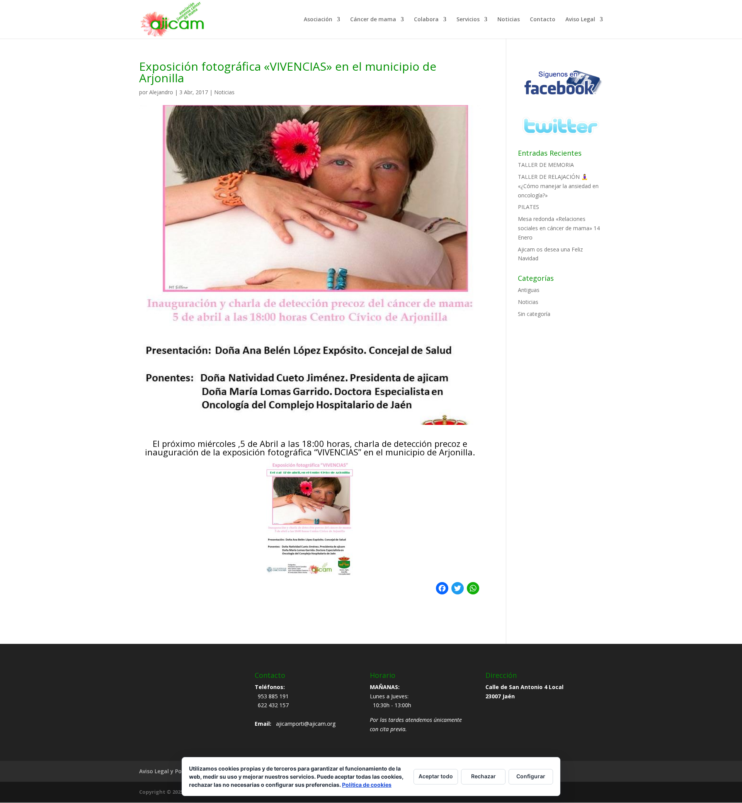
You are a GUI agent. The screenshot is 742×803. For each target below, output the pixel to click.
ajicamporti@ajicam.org (305, 723)
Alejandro (161, 92)
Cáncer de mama (373, 20)
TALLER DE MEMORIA (546, 164)
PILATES (528, 207)
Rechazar (483, 776)
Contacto (542, 20)
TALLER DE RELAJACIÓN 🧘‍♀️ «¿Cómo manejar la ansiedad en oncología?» (558, 186)
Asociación (318, 20)
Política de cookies (366, 784)
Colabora (426, 20)
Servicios (468, 20)
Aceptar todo (436, 776)
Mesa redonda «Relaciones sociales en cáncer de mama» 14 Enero (559, 228)
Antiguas (528, 290)
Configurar (530, 776)
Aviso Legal (580, 20)
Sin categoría (534, 313)
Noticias (508, 20)
